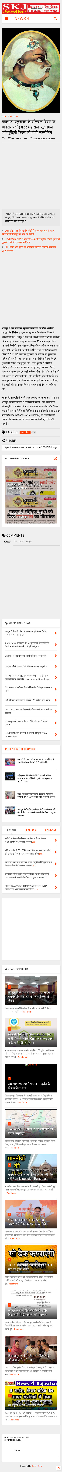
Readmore (26, 1012)
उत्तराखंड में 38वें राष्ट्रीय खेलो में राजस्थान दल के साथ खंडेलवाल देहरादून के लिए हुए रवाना (28, 232)
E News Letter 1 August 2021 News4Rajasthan (24, 515)
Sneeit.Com (37, 1466)
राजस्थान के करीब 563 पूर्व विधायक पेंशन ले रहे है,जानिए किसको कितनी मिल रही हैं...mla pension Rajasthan (30, 1174)
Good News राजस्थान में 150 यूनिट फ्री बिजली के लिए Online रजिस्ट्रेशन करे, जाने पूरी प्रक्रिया (30, 1038)
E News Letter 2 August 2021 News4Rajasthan (24, 486)
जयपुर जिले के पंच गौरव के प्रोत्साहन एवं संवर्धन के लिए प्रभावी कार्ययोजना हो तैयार (31, 996)
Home (4, 116)
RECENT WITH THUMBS (20, 749)
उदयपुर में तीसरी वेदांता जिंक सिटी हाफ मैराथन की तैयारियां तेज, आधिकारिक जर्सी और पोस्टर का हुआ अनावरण (36, 812)
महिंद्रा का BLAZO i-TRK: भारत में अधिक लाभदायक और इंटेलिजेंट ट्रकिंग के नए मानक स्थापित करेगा (34, 778)
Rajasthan (14, 116)
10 (10, 1395)
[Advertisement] (31, 175)
